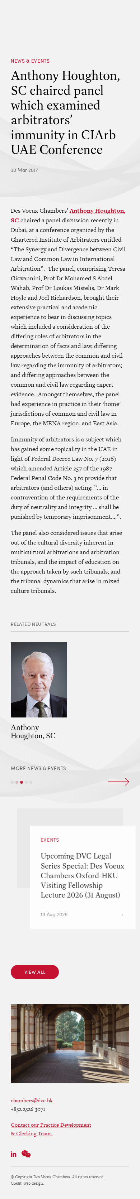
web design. (34, 1183)
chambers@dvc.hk (32, 1100)
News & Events (30, 60)
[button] (12, 782)
